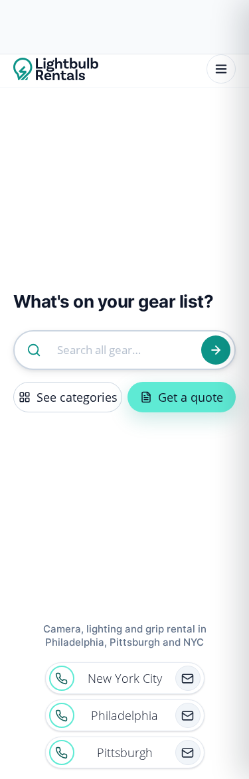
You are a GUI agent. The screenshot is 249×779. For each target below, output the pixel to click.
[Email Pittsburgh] (188, 752)
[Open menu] (221, 69)
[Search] (215, 350)
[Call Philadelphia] (61, 715)
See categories (77, 397)
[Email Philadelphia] (188, 715)
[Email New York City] (188, 678)
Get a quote (190, 397)
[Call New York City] (61, 678)
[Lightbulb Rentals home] (55, 69)
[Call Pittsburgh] (61, 752)
